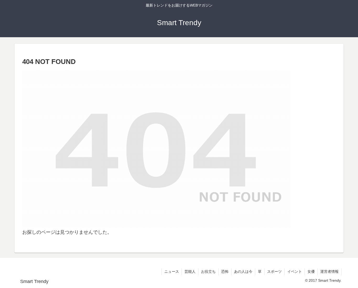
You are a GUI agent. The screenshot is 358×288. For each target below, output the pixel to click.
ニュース (171, 271)
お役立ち (208, 271)
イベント (294, 271)
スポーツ (274, 271)
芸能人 (190, 271)
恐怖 (225, 271)
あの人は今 (243, 271)
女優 (311, 271)
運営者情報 (329, 271)
